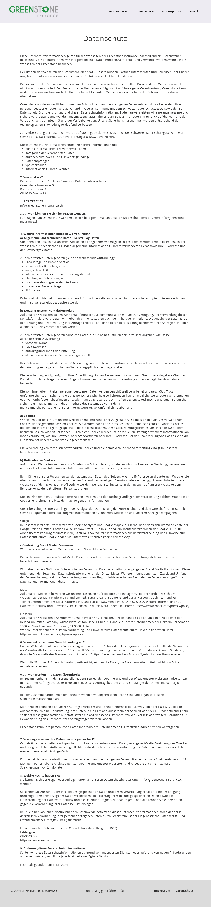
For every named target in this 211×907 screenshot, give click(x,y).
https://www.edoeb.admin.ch (40, 840)
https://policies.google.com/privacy (106, 537)
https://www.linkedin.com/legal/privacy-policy (51, 634)
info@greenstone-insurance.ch (41, 205)
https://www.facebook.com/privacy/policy (161, 606)
